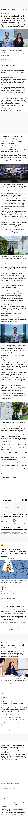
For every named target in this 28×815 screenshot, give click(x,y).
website (6, 278)
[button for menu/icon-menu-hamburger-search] (26, 10)
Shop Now (6, 527)
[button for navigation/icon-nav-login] (23, 9)
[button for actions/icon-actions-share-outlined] (25, 59)
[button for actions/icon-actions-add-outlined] (13, 588)
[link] (8, 9)
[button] (23, 9)
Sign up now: (3, 558)
